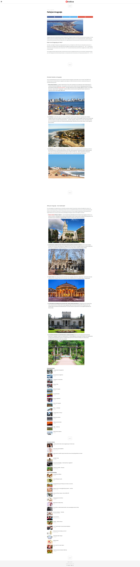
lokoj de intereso (61, 87)
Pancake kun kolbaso (57, 474)
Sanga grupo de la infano (58, 497)
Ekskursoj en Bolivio (56, 417)
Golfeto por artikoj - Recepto (58, 467)
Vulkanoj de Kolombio (57, 422)
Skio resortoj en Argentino (58, 374)
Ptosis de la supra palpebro (58, 448)
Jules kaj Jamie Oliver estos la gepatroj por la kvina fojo (63, 443)
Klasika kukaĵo (56, 540)
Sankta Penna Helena (57, 431)
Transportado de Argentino (58, 370)
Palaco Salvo (51, 214)
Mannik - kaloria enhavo (57, 521)
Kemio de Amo (56, 516)
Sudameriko (52, 9)
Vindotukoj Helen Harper (57, 535)
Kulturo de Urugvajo (57, 403)
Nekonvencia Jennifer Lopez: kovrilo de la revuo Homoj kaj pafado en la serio (67, 453)
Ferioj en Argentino (56, 398)
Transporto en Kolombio (58, 379)
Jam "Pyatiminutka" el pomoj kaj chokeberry (61, 526)
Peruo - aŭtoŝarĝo (56, 407)
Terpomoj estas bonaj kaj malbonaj (60, 550)
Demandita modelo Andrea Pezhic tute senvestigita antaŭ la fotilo (66, 507)
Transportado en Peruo (57, 412)
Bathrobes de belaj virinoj (58, 502)
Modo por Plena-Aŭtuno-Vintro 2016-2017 (61, 493)
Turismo (48, 9)
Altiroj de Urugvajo (56, 389)
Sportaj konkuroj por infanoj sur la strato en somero (63, 483)
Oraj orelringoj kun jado (57, 479)
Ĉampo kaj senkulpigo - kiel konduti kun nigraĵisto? (63, 462)
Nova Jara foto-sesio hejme (58, 545)
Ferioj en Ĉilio (55, 384)
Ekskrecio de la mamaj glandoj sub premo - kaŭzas (63, 488)
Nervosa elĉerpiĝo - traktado (58, 512)
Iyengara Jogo (56, 458)
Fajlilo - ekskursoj (56, 426)
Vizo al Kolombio (56, 393)
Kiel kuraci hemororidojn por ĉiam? (59, 531)
